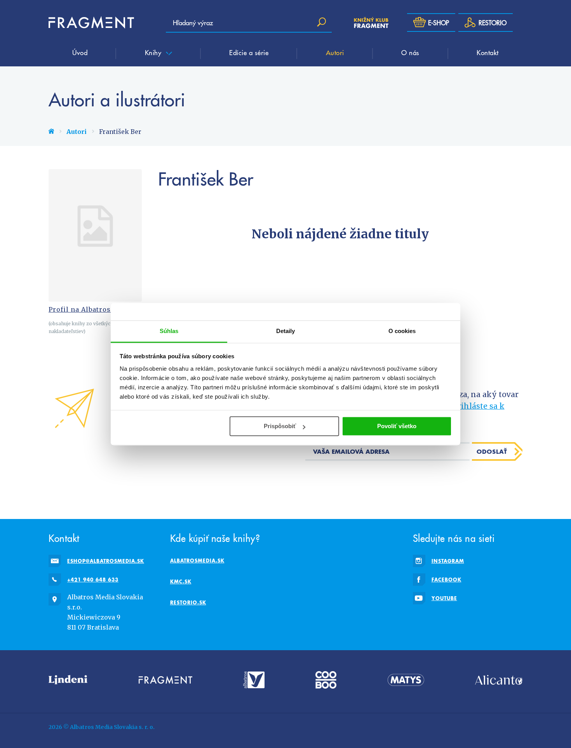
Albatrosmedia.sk (197, 560)
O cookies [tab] (402, 331)
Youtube (444, 598)
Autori (335, 52)
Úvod (79, 52)
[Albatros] (254, 679)
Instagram (448, 560)
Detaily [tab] (285, 331)
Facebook (446, 579)
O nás (410, 52)
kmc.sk (180, 581)
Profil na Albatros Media (91, 309)
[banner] (91, 22)
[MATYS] (406, 679)
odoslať (492, 451)
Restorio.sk (188, 602)
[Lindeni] (68, 679)
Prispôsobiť (280, 426)
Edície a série (248, 52)
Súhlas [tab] (169, 331)
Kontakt (488, 52)
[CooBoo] (326, 679)
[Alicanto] (498, 679)
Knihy (154, 52)
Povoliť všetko (396, 426)
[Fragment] (165, 679)
